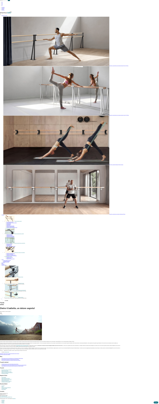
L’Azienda (3, 385)
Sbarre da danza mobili (5, 370)
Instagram (3, 7)
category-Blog (7, 352)
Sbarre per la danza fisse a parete (6, 371)
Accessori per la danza (5, 373)
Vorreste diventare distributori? (6, 387)
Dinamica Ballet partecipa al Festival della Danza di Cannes (10, 359)
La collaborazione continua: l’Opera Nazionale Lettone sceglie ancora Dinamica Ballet (14, 365)
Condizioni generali (4, 388)
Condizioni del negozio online (6, 381)
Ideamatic (14, 398)
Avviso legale (4, 389)
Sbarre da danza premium (5, 380)
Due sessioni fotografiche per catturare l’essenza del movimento (11, 360)
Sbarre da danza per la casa (6, 378)
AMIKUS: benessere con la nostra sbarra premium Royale (10, 364)
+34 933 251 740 (4, 396)
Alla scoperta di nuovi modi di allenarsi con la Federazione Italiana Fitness (12, 358)
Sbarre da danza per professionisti (6, 379)
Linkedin (3, 9)
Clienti (3, 386)
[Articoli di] (1, 314)
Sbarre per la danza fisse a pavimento (7, 372)
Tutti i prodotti (4, 377)
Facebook (3, 8)
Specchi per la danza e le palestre (6, 369)
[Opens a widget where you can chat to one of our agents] (156, 403)
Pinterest (3, 10)
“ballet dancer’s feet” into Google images (22, 345)
